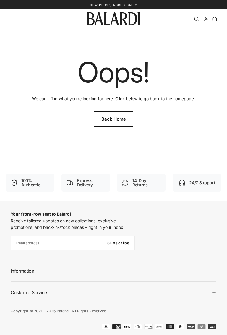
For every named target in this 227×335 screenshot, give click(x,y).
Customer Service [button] (29, 292)
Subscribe (118, 243)
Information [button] (22, 271)
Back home (113, 119)
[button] (14, 18)
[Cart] (215, 19)
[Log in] (206, 19)
